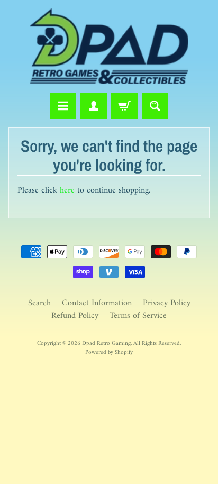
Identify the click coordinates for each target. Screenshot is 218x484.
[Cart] (124, 106)
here (67, 190)
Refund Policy (74, 315)
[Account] (93, 106)
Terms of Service (138, 315)
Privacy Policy (166, 303)
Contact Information (97, 303)
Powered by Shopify (109, 352)
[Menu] (63, 106)
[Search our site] (155, 106)
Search (39, 303)
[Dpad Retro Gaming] (109, 46)
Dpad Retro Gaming (106, 343)
